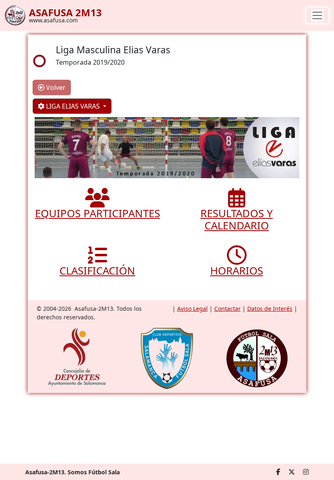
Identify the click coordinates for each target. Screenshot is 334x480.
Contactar (227, 308)
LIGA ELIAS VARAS (72, 106)
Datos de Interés (269, 308)
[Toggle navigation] (317, 15)
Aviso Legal (192, 308)
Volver (55, 87)
